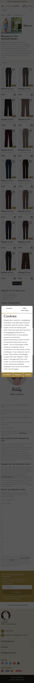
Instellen (28, 374)
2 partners (10, 332)
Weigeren (18, 374)
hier (14, 359)
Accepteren (7, 374)
